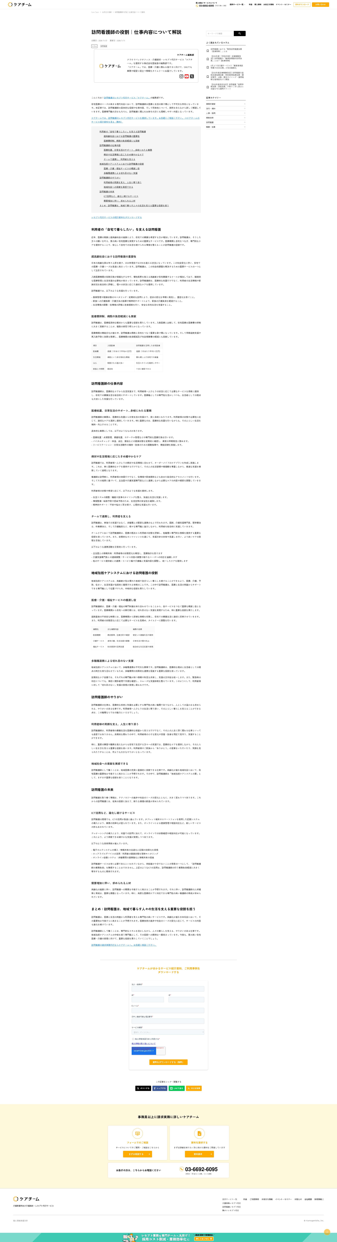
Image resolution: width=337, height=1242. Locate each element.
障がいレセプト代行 (230, 1210)
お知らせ (298, 1199)
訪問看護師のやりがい (110, 177)
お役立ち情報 (107, 12)
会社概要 (308, 1199)
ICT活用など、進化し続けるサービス (121, 196)
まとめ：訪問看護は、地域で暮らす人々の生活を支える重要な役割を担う (134, 205)
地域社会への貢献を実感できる (118, 186)
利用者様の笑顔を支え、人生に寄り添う (123, 182)
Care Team (95, 12)
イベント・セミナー (283, 1199)
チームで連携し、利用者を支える (119, 159)
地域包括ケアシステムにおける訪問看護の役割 (122, 163)
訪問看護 (104, 46)
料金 (245, 1199)
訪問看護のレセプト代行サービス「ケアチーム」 (127, 97)
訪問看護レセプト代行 (231, 1206)
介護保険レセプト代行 (231, 1203)
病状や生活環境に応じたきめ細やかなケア (124, 154)
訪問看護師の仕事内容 (110, 145)
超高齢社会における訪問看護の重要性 (122, 136)
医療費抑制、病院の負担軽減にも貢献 (122, 140)
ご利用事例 (254, 1199)
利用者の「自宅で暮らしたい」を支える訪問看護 (123, 131)
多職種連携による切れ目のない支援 (120, 173)
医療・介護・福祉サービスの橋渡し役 (122, 168)
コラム (94, 46)
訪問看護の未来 (107, 191)
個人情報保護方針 (20, 1220)
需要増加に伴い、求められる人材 (119, 200)
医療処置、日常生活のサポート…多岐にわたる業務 (128, 149)
